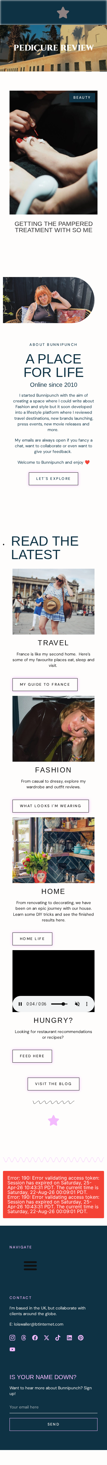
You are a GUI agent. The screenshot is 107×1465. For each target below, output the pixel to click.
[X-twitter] (46, 1338)
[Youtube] (12, 1349)
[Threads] (23, 1338)
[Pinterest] (80, 1338)
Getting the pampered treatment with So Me (54, 226)
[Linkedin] (69, 1338)
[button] (63, 12)
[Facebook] (35, 1338)
